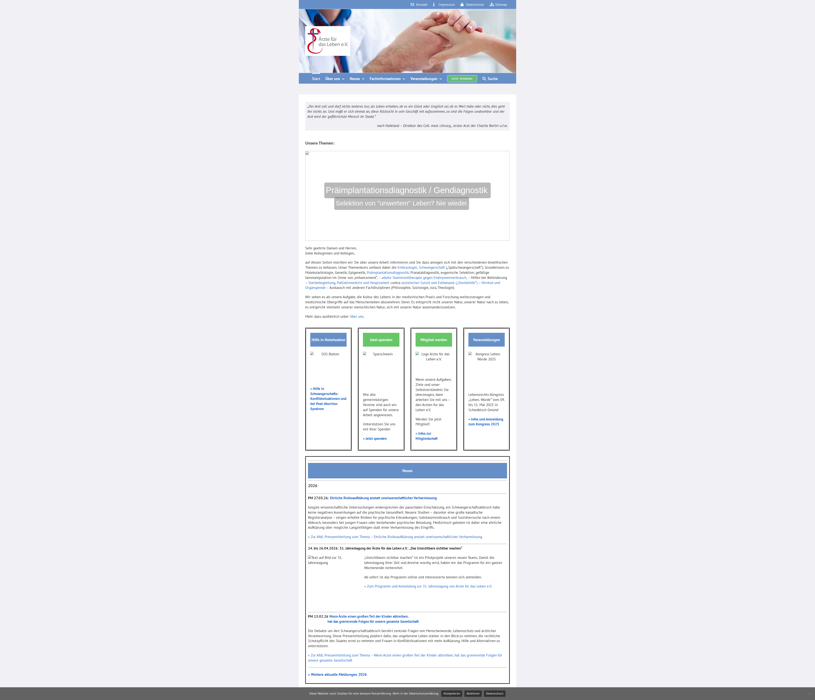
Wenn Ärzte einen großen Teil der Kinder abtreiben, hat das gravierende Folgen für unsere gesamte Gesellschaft (363, 619)
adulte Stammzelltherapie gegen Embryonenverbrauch (424, 277)
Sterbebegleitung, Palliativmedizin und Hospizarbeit (348, 282)
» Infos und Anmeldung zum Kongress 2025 (485, 422)
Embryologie (407, 267)
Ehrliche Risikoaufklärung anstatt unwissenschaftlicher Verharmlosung (383, 498)
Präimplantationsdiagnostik (388, 272)
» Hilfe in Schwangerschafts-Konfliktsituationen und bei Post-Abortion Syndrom (328, 398)
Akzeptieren (451, 693)
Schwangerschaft (432, 267)
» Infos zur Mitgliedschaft (427, 436)
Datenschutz (494, 693)
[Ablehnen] (810, 694)
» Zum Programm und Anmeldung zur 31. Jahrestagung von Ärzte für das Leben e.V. (428, 586)
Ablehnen (473, 693)
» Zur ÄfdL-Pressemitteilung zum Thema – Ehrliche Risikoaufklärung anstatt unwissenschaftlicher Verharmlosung (395, 536)
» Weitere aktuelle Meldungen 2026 (337, 674)
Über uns (357, 316)
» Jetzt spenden (375, 438)
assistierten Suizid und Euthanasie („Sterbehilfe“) (439, 282)
